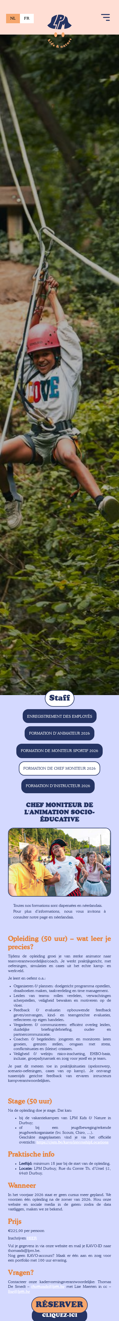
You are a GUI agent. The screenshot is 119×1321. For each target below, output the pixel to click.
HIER (32, 1238)
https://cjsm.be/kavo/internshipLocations (72, 1142)
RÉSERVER (59, 1305)
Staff (59, 698)
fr (26, 18)
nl (13, 18)
